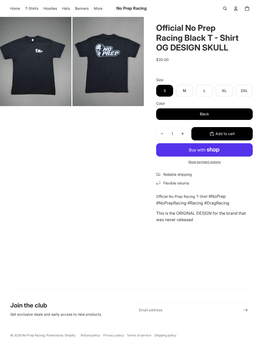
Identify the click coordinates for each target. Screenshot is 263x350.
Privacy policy (113, 335)
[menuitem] (98, 8)
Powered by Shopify (61, 335)
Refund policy (90, 335)
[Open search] (225, 8)
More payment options (205, 162)
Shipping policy (165, 335)
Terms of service (139, 335)
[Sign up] (245, 310)
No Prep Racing (33, 335)
